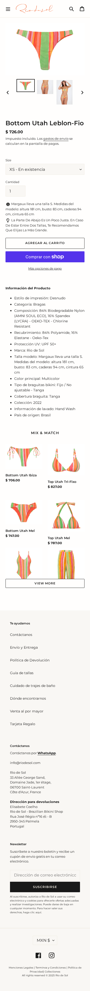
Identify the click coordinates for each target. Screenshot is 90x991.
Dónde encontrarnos (28, 698)
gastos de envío (55, 139)
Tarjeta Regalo (22, 724)
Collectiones (52, 971)
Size (8, 160)
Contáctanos (21, 634)
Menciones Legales (21, 967)
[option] (25, 85)
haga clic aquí (32, 912)
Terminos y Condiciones (51, 967)
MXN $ (43, 940)
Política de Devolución (30, 660)
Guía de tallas (22, 673)
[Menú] (8, 8)
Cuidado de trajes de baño (32, 685)
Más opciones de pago (45, 268)
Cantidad (12, 182)
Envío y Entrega (24, 647)
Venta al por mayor (27, 711)
